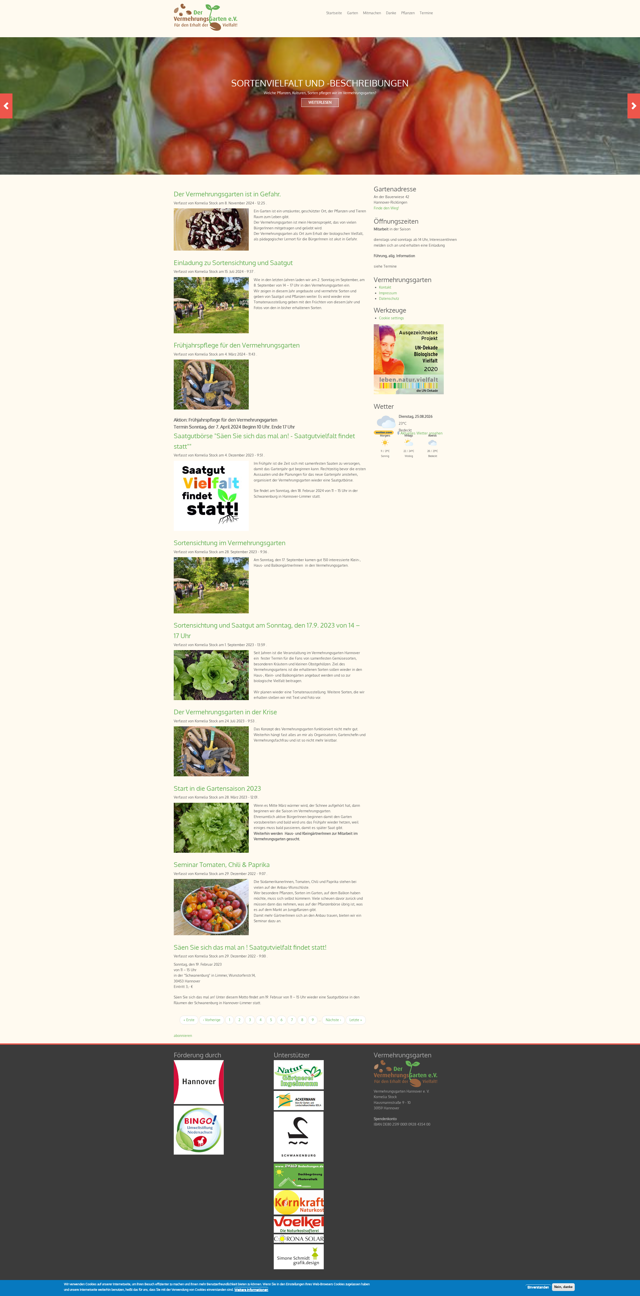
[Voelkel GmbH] (299, 1231)
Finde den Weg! (386, 208)
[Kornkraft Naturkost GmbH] (299, 1213)
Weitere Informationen (251, 1290)
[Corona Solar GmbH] (299, 1241)
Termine (426, 13)
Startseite (334, 13)
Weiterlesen (320, 102)
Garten (352, 13)
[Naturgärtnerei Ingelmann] (299, 1088)
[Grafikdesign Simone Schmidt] (299, 1268)
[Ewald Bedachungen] (299, 1187)
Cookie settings (391, 318)
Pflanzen (408, 13)
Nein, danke (563, 1287)
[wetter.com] (384, 433)
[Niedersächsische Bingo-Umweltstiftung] (199, 1153)
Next (634, 105)
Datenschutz (389, 298)
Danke (391, 13)
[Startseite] (205, 29)
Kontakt (385, 287)
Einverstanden (538, 1287)
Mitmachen (372, 13)
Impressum (388, 293)
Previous (6, 105)
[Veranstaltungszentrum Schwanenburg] (299, 1160)
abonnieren (183, 1035)
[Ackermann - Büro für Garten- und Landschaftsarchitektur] (299, 1109)
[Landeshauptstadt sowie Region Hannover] (199, 1103)
